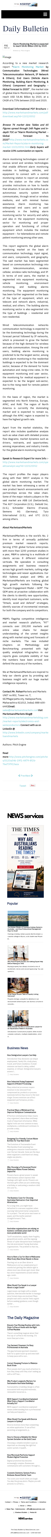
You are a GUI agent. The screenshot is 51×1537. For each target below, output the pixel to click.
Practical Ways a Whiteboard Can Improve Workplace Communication (21, 1111)
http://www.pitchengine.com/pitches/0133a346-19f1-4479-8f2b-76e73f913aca (25, 760)
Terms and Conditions (29, 1502)
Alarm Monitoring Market (28, 66)
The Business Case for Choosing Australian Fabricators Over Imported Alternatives (22, 1200)
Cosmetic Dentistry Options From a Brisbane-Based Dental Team (21, 1474)
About (22, 1506)
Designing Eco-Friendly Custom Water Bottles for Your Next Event (22, 1140)
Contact (8, 1502)
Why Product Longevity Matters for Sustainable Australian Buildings (21, 1382)
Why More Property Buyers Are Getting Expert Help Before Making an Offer (25, 962)
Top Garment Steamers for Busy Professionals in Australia (20, 1346)
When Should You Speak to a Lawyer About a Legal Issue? (21, 1286)
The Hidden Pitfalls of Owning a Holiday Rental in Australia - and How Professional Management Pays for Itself (25, 929)
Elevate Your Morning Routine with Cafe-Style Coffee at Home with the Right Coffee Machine (23, 1327)
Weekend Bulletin (21, 1512)
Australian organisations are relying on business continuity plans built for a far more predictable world (23, 1230)
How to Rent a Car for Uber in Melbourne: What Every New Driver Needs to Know (23, 1258)
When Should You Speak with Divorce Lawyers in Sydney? (22, 1420)
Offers (29, 1506)
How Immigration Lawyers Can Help (21, 1055)
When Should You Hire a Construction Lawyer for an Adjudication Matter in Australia (25, 1027)
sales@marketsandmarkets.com (20, 710)
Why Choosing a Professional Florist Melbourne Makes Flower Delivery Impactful (21, 1169)
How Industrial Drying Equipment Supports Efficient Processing (20, 1082)
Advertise (42, 1502)
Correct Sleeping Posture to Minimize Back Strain (22, 1364)
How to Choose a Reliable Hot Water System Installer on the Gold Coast (22, 1438)
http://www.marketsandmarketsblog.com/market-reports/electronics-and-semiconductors (25, 721)
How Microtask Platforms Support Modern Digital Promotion (21, 1456)
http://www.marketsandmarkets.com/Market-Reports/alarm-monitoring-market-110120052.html (25, 143)
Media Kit (33, 1512)
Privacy (15, 1502)
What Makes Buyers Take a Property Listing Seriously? (23, 995)
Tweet (22, 785)
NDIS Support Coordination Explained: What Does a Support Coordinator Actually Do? (22, 1401)
